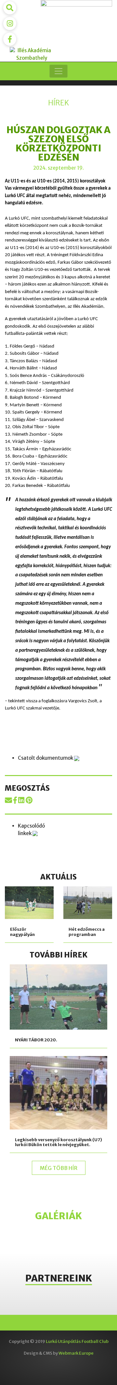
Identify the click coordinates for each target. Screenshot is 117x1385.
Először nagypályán (22, 931)
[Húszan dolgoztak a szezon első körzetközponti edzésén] (9, 800)
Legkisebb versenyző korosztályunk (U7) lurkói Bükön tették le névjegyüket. (58, 1142)
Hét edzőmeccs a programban (87, 931)
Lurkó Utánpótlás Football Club (77, 1341)
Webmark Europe (76, 1353)
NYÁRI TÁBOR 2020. (36, 1040)
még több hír (58, 1168)
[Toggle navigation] (58, 71)
